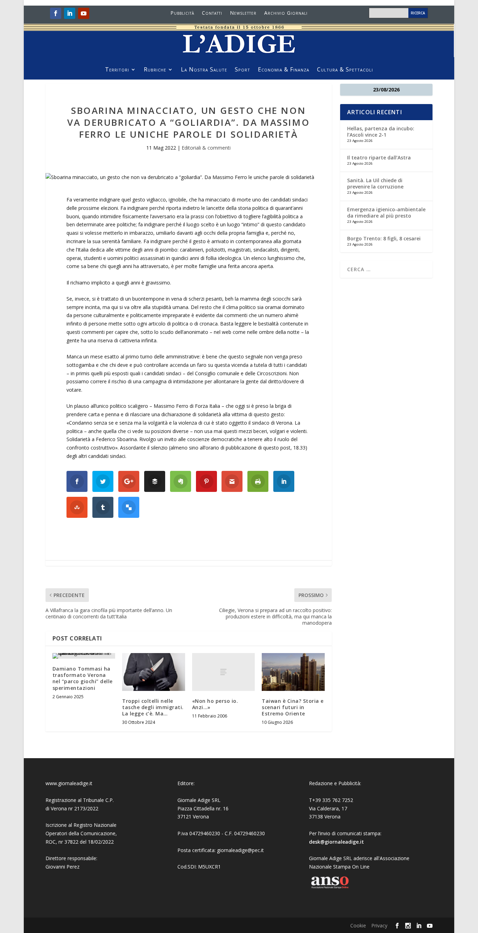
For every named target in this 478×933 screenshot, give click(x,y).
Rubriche (155, 70)
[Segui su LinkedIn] (69, 13)
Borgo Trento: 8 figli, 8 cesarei (384, 238)
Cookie (358, 925)
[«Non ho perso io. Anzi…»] (223, 672)
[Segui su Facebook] (55, 13)
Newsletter (243, 13)
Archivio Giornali (286, 13)
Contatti (212, 13)
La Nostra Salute (204, 70)
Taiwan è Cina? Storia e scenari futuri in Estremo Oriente (293, 707)
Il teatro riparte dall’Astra (379, 157)
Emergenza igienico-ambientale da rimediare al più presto (386, 212)
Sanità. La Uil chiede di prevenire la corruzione (375, 183)
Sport (242, 70)
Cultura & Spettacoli (345, 70)
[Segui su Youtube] (83, 13)
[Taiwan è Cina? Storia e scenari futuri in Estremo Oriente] (293, 672)
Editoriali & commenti (206, 147)
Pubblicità (182, 13)
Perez (72, 866)
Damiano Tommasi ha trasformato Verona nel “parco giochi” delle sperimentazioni (82, 678)
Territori (117, 70)
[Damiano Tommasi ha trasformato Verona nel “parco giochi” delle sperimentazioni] (83, 656)
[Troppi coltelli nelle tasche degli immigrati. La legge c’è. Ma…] (153, 672)
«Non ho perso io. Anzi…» (215, 704)
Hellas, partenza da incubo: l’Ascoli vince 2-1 (380, 131)
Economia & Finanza (283, 70)
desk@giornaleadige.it (336, 841)
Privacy (379, 925)
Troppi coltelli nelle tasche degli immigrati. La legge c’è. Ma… (153, 707)
